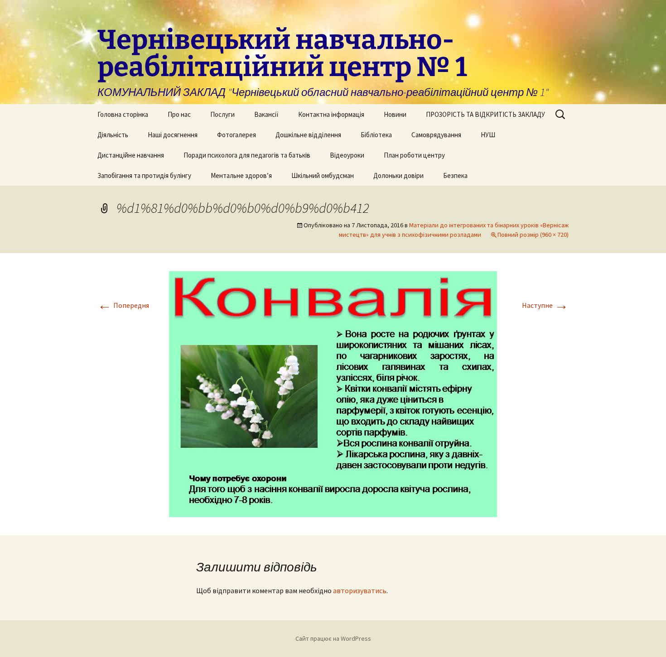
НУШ (488, 134)
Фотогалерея (236, 134)
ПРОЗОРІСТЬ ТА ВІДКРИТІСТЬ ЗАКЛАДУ (485, 114)
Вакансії (266, 114)
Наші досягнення (173, 134)
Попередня (123, 305)
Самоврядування (436, 134)
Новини (395, 114)
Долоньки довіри (398, 175)
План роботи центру (414, 155)
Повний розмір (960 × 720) (533, 234)
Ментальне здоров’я (241, 175)
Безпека (455, 175)
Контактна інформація (331, 114)
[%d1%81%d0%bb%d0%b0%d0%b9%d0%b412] (333, 393)
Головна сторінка (122, 114)
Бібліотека (376, 134)
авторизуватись (359, 590)
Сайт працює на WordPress (333, 638)
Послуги (222, 114)
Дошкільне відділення (308, 134)
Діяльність (112, 134)
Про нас (179, 114)
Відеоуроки (347, 155)
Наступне (545, 305)
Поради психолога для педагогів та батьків (246, 155)
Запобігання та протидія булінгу (144, 175)
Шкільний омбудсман (322, 175)
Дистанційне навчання (130, 155)
